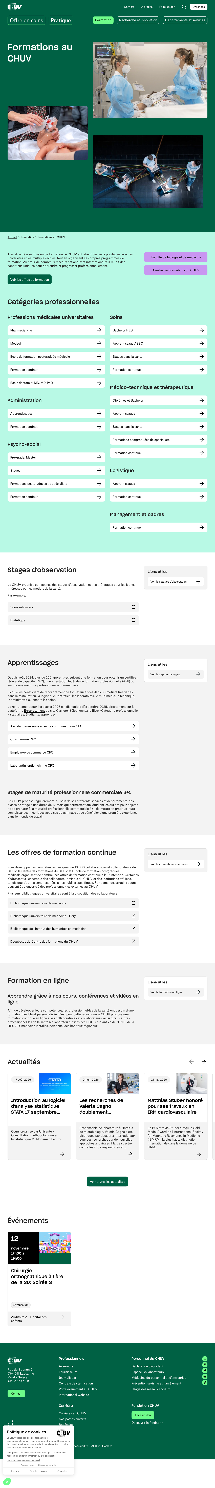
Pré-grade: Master (23, 457)
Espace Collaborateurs (148, 1372)
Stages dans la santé (127, 356)
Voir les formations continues (168, 864)
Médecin (16, 343)
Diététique (37, 620)
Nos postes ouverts (72, 1419)
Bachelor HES (123, 330)
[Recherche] (184, 6)
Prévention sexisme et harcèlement (156, 1383)
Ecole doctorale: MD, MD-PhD (31, 383)
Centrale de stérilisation (76, 1383)
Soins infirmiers (41, 607)
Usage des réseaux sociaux (151, 1389)
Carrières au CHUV (72, 1413)
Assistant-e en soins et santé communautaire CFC (46, 726)
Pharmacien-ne (21, 330)
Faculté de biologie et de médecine (179, 257)
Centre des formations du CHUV (180, 270)
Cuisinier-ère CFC (23, 739)
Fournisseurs (68, 1372)
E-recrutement (34, 710)
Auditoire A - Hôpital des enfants (29, 1319)
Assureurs (66, 1366)
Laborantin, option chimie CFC (32, 765)
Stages (15, 470)
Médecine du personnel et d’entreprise (159, 1377)
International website (74, 1395)
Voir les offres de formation (29, 279)
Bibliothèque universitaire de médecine (58, 903)
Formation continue (24, 369)
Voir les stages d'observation (168, 581)
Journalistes (67, 1377)
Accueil (12, 237)
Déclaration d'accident (147, 1366)
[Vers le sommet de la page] (207, 1480)
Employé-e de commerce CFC (31, 752)
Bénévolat (66, 1424)
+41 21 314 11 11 (18, 1381)
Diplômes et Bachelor (128, 400)
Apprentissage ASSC (128, 343)
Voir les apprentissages (165, 674)
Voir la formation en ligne (166, 992)
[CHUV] (15, 1360)
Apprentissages (21, 413)
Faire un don (145, 1415)
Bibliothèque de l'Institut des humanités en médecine (68, 928)
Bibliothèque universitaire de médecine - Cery (62, 916)
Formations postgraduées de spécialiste (38, 483)
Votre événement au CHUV (78, 1389)
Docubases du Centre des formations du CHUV (63, 941)
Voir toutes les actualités (107, 1181)
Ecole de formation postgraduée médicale (40, 356)
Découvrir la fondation (147, 1422)
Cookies (107, 1446)
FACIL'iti (95, 1446)
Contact (16, 1393)
